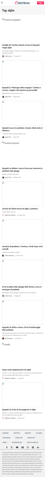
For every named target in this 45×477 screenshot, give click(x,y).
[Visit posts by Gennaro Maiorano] (3, 256)
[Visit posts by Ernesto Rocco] (3, 56)
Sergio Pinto (8, 96)
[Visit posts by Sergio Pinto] (3, 97)
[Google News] (22, 447)
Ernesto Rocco (8, 56)
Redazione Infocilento (10, 215)
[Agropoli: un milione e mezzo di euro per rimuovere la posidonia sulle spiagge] (22, 153)
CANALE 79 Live (41, 2)
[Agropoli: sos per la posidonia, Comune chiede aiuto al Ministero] (22, 113)
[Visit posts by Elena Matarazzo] (3, 338)
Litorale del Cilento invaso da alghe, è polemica (20, 208)
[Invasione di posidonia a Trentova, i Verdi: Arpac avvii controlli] (22, 231)
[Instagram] (27, 447)
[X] (11, 447)
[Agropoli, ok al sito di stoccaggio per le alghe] (22, 394)
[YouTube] (17, 447)
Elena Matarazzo (9, 338)
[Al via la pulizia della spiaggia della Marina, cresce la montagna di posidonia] (22, 272)
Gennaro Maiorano (9, 255)
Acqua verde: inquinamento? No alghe (16, 369)
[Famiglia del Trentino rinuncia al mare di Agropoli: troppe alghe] (22, 30)
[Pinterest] (32, 447)
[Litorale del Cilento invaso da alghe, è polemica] (22, 194)
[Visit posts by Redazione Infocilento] (3, 215)
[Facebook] (7, 447)
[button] (3, 3)
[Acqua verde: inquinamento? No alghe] (22, 355)
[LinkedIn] (38, 447)
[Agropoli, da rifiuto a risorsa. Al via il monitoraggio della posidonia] (22, 312)
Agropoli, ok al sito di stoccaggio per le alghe (19, 409)
